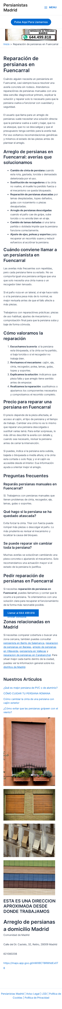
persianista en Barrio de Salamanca (23, 643)
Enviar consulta (17, 616)
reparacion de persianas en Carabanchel (27, 655)
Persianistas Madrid (15, 8)
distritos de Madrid (14, 667)
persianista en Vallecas (33, 651)
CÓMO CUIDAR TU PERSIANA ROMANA (26, 693)
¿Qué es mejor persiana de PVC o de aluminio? (30, 687)
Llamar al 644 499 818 (21, 612)
